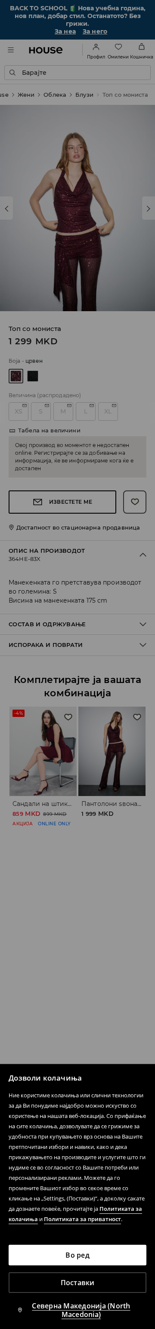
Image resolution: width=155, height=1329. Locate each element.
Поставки (78, 1282)
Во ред (77, 1255)
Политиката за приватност (82, 1219)
